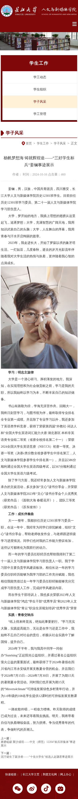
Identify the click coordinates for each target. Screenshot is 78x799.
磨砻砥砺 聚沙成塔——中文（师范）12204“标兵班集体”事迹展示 (38, 743)
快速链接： (12, 774)
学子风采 (39, 101)
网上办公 (65, 774)
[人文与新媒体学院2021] (39, 15)
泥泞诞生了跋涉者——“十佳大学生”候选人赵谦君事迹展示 (37, 756)
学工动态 (39, 77)
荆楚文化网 (50, 774)
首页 (29, 143)
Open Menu (74, 24)
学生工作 (43, 143)
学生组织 (39, 89)
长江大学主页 (31, 774)
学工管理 (39, 114)
